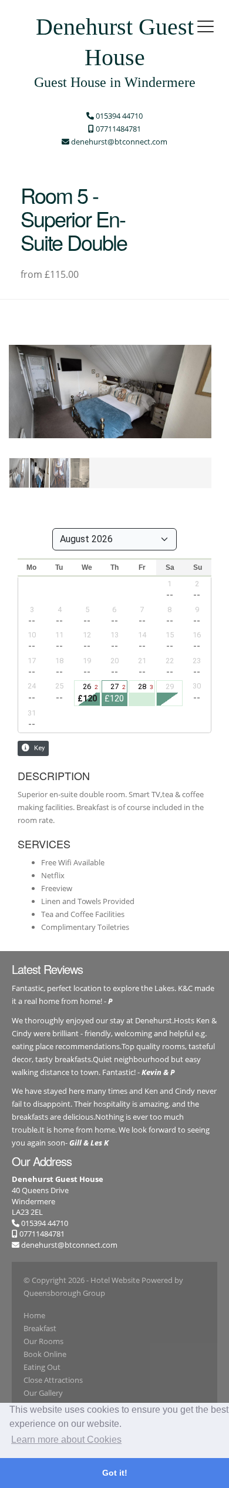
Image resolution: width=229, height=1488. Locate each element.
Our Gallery (43, 1393)
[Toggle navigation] (205, 26)
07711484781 (41, 1233)
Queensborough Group (64, 1293)
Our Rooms (43, 1341)
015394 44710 (43, 1223)
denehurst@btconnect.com (69, 1245)
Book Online (44, 1354)
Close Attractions (53, 1380)
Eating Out (41, 1367)
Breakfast (39, 1328)
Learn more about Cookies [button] (66, 1440)
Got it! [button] (114, 1472)
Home (34, 1315)
